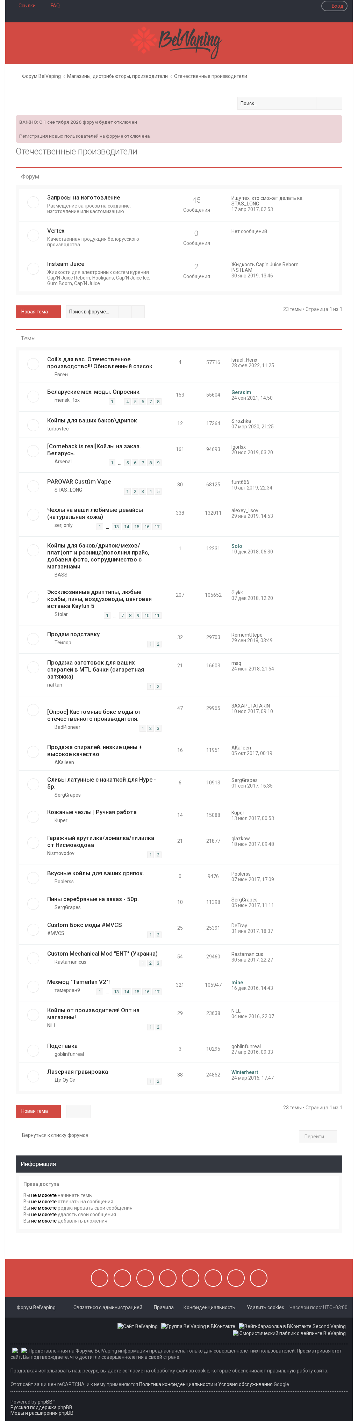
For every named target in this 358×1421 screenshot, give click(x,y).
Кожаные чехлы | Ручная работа (92, 812)
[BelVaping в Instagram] (122, 1278)
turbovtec (58, 429)
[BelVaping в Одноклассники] (213, 1278)
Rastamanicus (70, 962)
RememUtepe (247, 635)
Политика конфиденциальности (176, 1384)
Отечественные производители (76, 151)
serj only (64, 525)
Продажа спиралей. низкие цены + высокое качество (94, 750)
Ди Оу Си (65, 1080)
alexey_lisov (244, 510)
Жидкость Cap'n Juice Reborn (265, 264)
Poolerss (64, 881)
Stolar (61, 614)
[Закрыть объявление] (336, 119)
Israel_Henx (244, 360)
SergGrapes (68, 795)
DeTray (239, 925)
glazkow (240, 838)
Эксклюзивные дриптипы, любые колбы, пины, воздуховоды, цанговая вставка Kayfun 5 (99, 598)
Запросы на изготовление (83, 197)
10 (146, 615)
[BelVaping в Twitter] (190, 1278)
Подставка (62, 1045)
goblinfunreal (69, 1054)
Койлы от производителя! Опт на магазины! (93, 1014)
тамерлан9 (67, 990)
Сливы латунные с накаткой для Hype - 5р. (101, 783)
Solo (236, 546)
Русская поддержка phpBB (41, 1407)
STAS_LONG (245, 203)
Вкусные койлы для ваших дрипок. (95, 873)
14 (126, 526)
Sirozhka (241, 421)
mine (237, 982)
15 (136, 526)
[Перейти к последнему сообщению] (260, 360)
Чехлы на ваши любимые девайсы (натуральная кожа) (95, 513)
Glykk (237, 592)
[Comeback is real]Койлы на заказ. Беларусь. (94, 450)
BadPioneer (67, 727)
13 (116, 526)
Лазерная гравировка (77, 1071)
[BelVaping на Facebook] (145, 1278)
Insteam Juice (65, 263)
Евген (61, 374)
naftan (54, 685)
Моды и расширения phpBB (41, 1413)
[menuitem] (52, 5)
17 (157, 526)
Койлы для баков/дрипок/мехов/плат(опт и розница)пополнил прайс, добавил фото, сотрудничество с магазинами (98, 556)
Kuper (61, 820)
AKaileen (64, 762)
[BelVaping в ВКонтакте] (99, 1278)
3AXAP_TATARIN (250, 706)
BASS (61, 575)
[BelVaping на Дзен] (236, 1278)
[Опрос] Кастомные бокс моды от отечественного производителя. (94, 715)
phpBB (45, 1402)
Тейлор (63, 642)
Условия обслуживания (245, 1384)
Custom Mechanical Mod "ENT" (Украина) (102, 953)
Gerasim (241, 392)
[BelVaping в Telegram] (258, 1278)
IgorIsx (238, 447)
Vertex (55, 230)
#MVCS (55, 933)
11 (157, 615)
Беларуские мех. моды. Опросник (93, 391)
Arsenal (63, 461)
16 (146, 526)
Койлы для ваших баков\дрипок (92, 420)
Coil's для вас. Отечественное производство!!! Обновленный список (99, 363)
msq (236, 663)
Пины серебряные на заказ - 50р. (93, 899)
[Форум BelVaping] (179, 43)
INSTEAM (241, 270)
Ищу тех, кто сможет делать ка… (268, 198)
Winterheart (244, 1072)
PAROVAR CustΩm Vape (79, 481)
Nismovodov (60, 853)
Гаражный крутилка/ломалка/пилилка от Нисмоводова (100, 841)
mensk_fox (67, 400)
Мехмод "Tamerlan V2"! (78, 981)
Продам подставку (73, 634)
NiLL (51, 1025)
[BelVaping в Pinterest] (168, 1278)
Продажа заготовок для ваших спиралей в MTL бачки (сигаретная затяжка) (95, 669)
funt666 (240, 482)
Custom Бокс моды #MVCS (84, 924)
